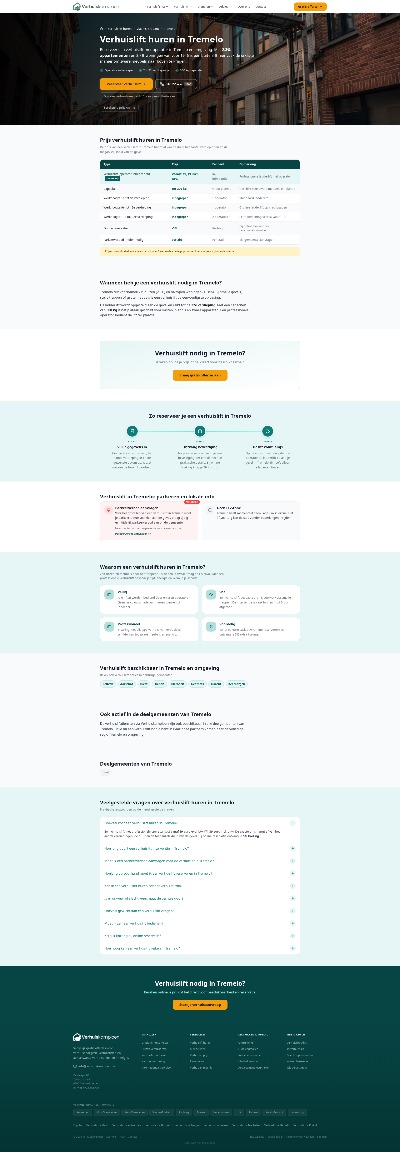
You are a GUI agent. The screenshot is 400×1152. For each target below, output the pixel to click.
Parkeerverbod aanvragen (131, 533)
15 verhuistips (295, 1049)
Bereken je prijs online (119, 107)
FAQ (122, 1136)
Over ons (244, 7)
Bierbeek (177, 684)
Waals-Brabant (274, 1112)
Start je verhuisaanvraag (200, 1004)
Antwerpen (82, 1112)
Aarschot (126, 684)
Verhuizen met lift (201, 1067)
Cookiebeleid (275, 1136)
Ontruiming (245, 1042)
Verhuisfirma (156, 7)
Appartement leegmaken (253, 1067)
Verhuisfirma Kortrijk (306, 1125)
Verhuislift (181, 7)
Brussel (201, 1112)
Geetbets (197, 684)
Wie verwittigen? (297, 1067)
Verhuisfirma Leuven (216, 1125)
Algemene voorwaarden (300, 1136)
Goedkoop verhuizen (300, 1055)
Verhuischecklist (297, 1042)
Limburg (184, 1112)
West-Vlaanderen (135, 1112)
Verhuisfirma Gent (97, 1125)
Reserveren (197, 1061)
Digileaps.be (208, 1142)
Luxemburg (297, 1112)
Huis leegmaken (248, 1049)
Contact (260, 7)
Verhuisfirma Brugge (187, 1125)
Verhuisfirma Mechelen (246, 1125)
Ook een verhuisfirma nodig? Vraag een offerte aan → (141, 96)
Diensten (204, 7)
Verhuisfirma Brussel (158, 1125)
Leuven (108, 684)
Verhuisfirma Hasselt (276, 1125)
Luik (239, 1112)
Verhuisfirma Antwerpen (126, 1125)
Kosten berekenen (298, 1061)
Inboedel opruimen (250, 1055)
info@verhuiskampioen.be (96, 1066)
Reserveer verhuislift (124, 84)
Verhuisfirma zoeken (154, 1055)
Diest (144, 684)
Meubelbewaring (248, 1061)
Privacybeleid (256, 1136)
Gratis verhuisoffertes (155, 1042)
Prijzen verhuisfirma (154, 1049)
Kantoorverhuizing (153, 1061)
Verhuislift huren (120, 29)
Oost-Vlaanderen (107, 1112)
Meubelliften (198, 1049)
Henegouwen (221, 1112)
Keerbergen (236, 684)
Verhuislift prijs (199, 1055)
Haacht (216, 684)
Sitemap (322, 1136)
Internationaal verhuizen (157, 1067)
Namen (253, 1112)
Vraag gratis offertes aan (200, 375)
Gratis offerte (308, 7)
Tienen (159, 684)
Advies (223, 7)
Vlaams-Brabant (148, 29)
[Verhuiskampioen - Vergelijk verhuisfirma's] (96, 6)
